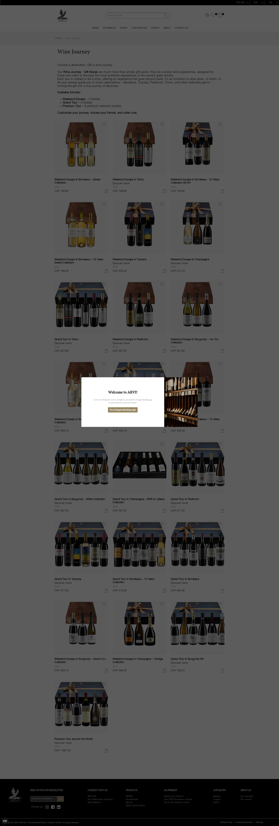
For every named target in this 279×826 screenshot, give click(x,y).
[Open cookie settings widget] (4, 821)
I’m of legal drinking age (123, 410)
